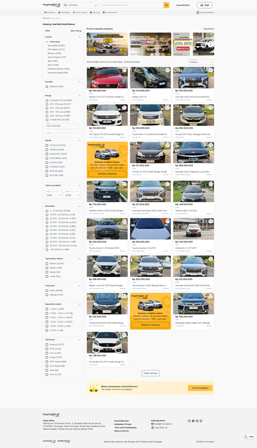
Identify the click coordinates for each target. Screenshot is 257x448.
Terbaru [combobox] (193, 62)
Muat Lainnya (150, 373)
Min (48, 123)
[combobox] (78, 5)
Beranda (46, 18)
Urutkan (192, 59)
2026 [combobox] (68, 195)
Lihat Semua (208, 29)
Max (48, 133)
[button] (63, 37)
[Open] (96, 5)
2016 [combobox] (49, 195)
